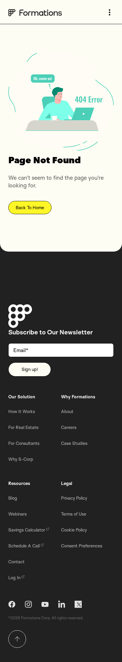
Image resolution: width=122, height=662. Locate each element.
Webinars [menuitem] (17, 514)
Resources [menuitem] (19, 483)
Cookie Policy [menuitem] (74, 530)
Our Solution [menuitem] (21, 396)
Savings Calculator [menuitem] (26, 530)
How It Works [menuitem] (21, 411)
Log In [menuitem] (14, 577)
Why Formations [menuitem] (78, 396)
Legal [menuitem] (66, 483)
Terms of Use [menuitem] (73, 514)
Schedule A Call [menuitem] (24, 546)
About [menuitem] (67, 411)
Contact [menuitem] (16, 561)
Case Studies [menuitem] (74, 443)
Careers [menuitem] (68, 427)
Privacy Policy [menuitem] (74, 498)
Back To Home (30, 207)
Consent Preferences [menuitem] (81, 546)
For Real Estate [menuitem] (23, 427)
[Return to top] (17, 639)
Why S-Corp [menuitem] (20, 459)
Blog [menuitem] (12, 498)
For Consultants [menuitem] (23, 443)
